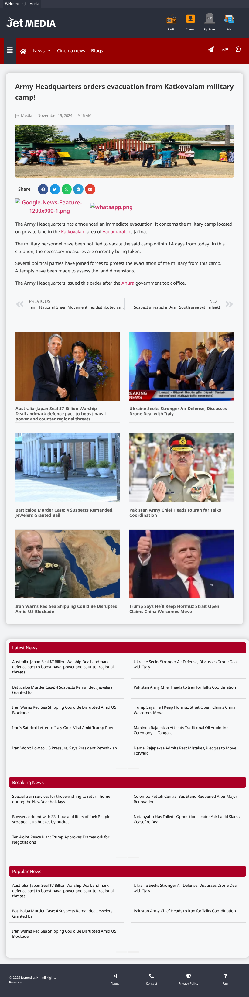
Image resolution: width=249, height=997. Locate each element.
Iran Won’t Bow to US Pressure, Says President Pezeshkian (64, 748)
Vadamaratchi (117, 232)
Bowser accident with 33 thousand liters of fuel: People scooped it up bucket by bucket (61, 819)
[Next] (133, 768)
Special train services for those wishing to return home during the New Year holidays (61, 798)
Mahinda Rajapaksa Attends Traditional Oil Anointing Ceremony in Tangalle (181, 730)
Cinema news (71, 50)
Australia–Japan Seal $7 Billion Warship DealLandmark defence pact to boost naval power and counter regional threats (60, 414)
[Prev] (121, 768)
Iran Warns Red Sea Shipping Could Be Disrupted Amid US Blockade (66, 609)
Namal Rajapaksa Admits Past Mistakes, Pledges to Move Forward (185, 750)
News (39, 50)
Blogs (97, 50)
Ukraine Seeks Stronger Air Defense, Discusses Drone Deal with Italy (178, 411)
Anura (127, 283)
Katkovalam (73, 232)
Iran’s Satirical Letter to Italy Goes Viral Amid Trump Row (62, 727)
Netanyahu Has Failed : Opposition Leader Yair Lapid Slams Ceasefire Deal (187, 819)
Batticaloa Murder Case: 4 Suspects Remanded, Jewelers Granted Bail (64, 513)
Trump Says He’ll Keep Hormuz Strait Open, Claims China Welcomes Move (174, 609)
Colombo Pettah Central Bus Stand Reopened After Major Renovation (185, 798)
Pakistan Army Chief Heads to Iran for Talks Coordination (175, 513)
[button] (43, 189)
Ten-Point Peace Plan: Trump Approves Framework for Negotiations (60, 839)
